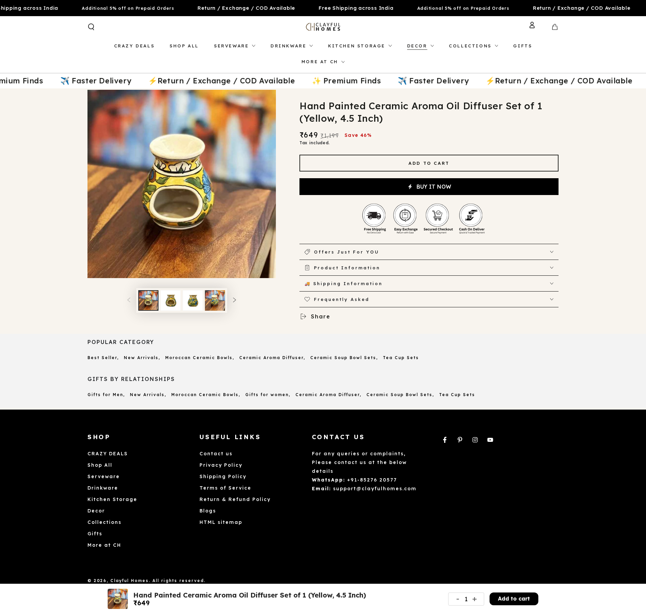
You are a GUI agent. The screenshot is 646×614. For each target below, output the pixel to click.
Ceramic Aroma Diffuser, (272, 357)
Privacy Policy (221, 465)
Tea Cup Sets (401, 357)
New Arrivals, (142, 357)
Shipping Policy (223, 476)
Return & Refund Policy (235, 499)
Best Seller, (103, 357)
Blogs (208, 511)
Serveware (103, 476)
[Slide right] (234, 300)
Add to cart (429, 163)
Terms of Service (225, 488)
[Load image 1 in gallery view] (148, 300)
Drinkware (102, 488)
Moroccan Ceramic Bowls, (199, 357)
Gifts (94, 534)
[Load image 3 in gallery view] (193, 300)
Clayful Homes (129, 580)
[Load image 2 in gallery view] (170, 300)
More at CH (104, 545)
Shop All (99, 465)
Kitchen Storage (112, 499)
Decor (96, 511)
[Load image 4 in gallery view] (215, 300)
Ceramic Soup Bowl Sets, (344, 357)
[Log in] (537, 27)
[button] (91, 27)
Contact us (216, 454)
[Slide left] (128, 300)
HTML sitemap (221, 522)
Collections (104, 522)
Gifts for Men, (106, 394)
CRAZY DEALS (107, 454)
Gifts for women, (267, 394)
